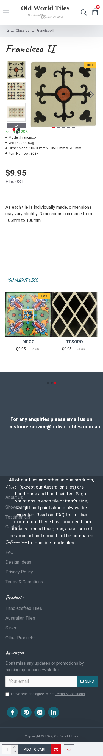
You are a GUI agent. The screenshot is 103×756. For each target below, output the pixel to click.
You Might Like (21, 280)
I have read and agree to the (48, 694)
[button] (35, 94)
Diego (28, 341)
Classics (22, 31)
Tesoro (74, 341)
